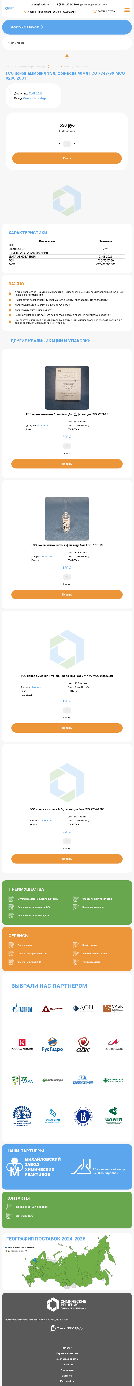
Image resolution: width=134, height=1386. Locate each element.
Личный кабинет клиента (96, 953)
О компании (67, 1370)
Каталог (67, 1348)
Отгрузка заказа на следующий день (38, 899)
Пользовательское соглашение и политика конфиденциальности (37, 1320)
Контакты (67, 1364)
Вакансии (67, 1375)
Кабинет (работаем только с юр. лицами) (52, 11)
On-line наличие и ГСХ (29, 962)
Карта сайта (67, 1381)
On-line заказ (25, 945)
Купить (67, 158)
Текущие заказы (91, 962)
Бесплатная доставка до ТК (33, 915)
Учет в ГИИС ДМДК (70, 1328)
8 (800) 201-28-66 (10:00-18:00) (32, 1207)
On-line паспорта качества (32, 953)
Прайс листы (89, 945)
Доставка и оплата (67, 1359)
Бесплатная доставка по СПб (34, 907)
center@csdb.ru (24, 1216)
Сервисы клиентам (67, 1353)
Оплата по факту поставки (97, 899)
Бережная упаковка (93, 907)
